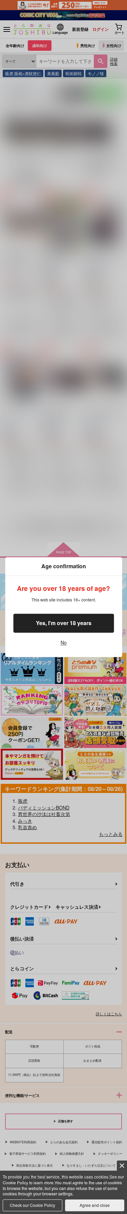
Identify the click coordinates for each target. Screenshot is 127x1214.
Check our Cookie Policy (32, 1205)
